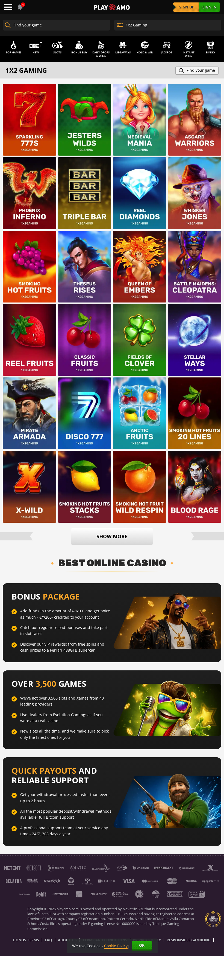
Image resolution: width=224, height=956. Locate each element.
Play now (29, 113)
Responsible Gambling (189, 940)
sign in (209, 7)
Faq (48, 940)
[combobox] (19, 7)
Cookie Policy (116, 945)
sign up (186, 7)
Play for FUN (29, 128)
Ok (142, 945)
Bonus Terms (26, 940)
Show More (112, 536)
